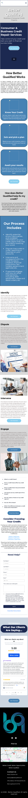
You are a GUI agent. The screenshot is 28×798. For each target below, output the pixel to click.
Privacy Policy (10, 610)
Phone (5, 572)
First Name (6, 561)
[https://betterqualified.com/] (2, 3)
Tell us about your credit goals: (10, 583)
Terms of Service (17, 610)
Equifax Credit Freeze (14, 536)
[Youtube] (16, 738)
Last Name (6, 566)
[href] (14, 754)
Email (5, 578)
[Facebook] (12, 738)
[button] (26, 3)
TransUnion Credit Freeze (14, 539)
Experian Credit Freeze (14, 538)
